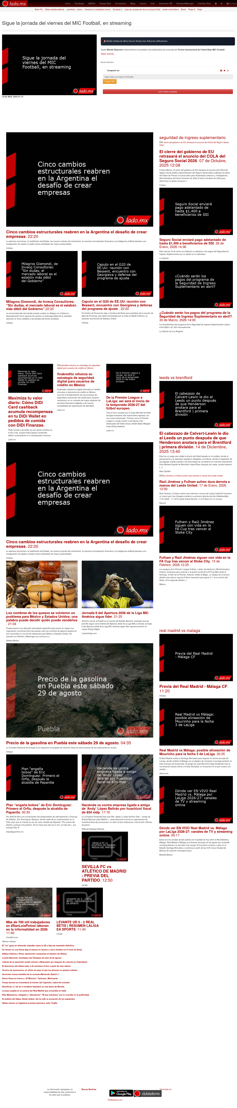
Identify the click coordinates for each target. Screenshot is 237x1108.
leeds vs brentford (170, 9)
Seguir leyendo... (108, 53)
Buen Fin (39, 9)
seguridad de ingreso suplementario (192, 137)
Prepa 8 (191, 9)
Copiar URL (110, 81)
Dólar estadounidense (54, 9)
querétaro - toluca (74, 9)
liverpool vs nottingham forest (97, 9)
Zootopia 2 (117, 9)
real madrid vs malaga (179, 630)
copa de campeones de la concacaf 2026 (142, 9)
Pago (200, 9)
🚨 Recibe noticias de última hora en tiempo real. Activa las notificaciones (135, 41)
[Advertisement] (79, 345)
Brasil (183, 9)
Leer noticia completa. (167, 91)
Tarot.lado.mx (166, 1089)
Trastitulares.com (115, 1099)
